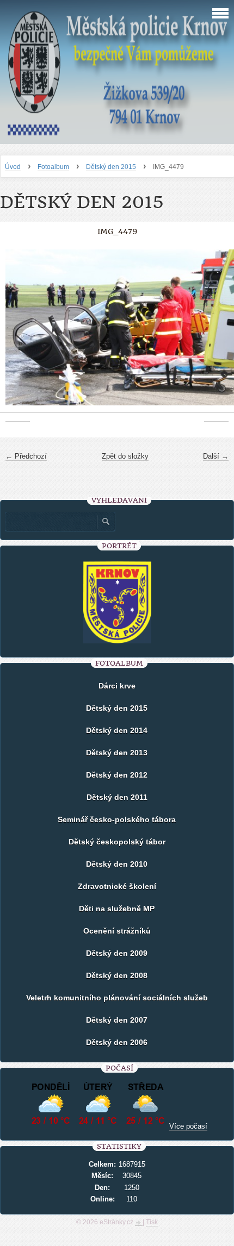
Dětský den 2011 (117, 797)
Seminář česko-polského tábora (117, 819)
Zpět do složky (125, 456)
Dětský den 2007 (116, 1020)
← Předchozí (26, 456)
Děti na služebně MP (117, 908)
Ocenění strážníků (117, 930)
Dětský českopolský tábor (117, 841)
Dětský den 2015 (111, 167)
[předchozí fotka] (17, 333)
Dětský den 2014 (116, 730)
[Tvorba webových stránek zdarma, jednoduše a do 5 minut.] (139, 1223)
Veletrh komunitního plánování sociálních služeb (117, 997)
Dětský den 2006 (116, 1042)
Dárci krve (117, 685)
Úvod (13, 167)
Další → (216, 456)
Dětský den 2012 (116, 775)
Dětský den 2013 (116, 752)
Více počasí (188, 1126)
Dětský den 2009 (116, 953)
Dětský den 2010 (116, 864)
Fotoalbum (53, 167)
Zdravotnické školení (117, 886)
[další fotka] (216, 333)
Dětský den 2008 (116, 975)
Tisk (152, 1222)
